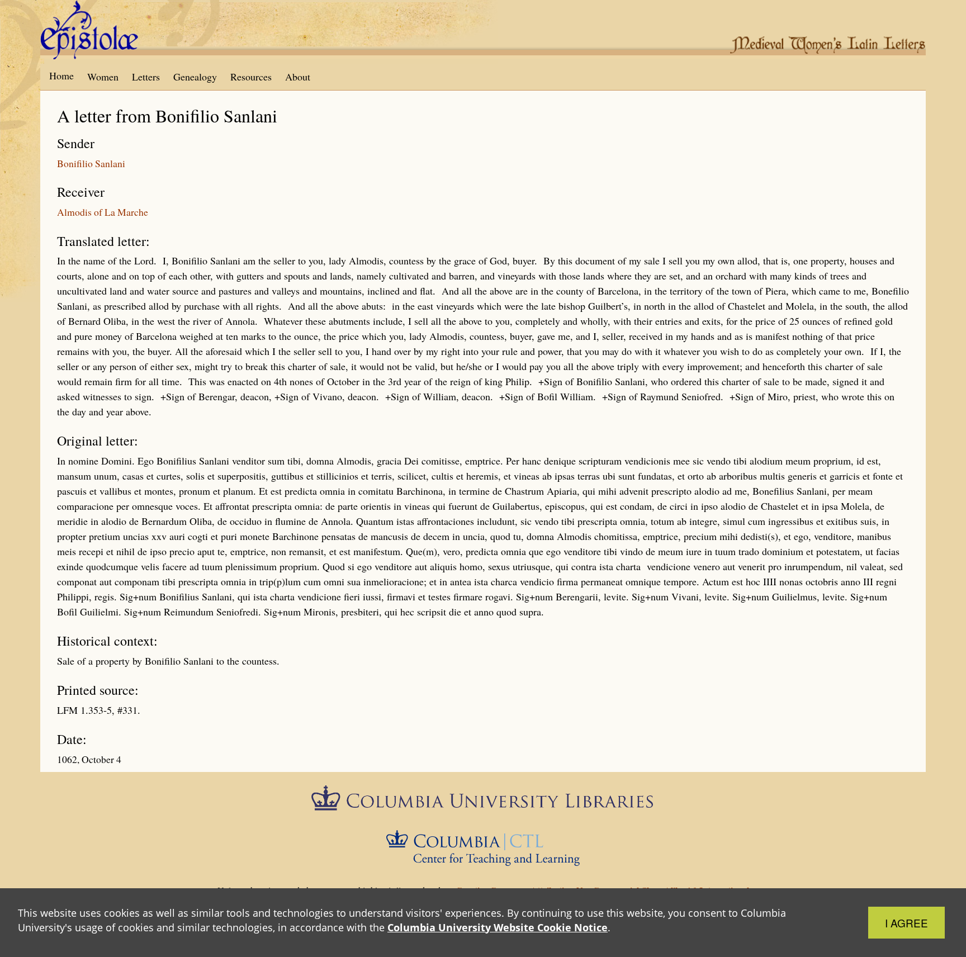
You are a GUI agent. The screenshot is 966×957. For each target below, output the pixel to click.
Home (61, 75)
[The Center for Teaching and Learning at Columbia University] (483, 846)
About (297, 76)
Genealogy (195, 76)
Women (103, 76)
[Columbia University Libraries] (483, 801)
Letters (146, 76)
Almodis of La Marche (102, 212)
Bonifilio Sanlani (91, 163)
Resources (251, 76)
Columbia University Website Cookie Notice (497, 927)
